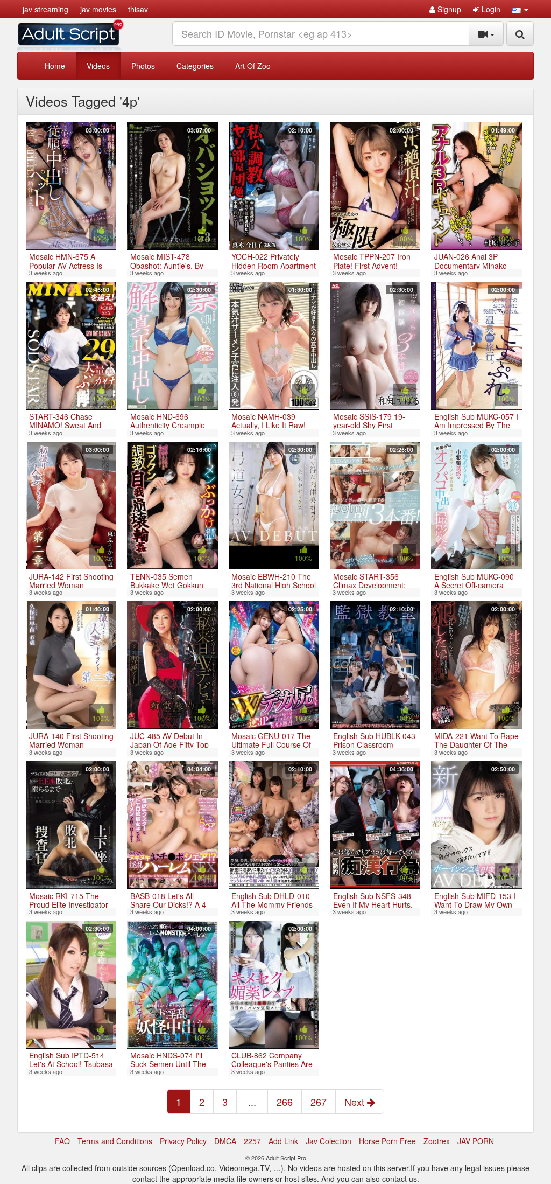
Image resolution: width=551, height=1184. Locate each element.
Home (55, 65)
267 (318, 1102)
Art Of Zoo (253, 65)
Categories (195, 65)
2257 (252, 1141)
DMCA (225, 1141)
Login (489, 9)
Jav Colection (328, 1141)
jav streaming (45, 9)
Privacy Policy (183, 1141)
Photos (143, 65)
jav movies (98, 9)
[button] (520, 9)
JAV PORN (475, 1141)
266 (285, 1102)
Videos (98, 65)
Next (355, 1102)
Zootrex (436, 1141)
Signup (448, 9)
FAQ (62, 1141)
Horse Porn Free (387, 1141)
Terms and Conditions (114, 1141)
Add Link (283, 1141)
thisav (138, 9)
